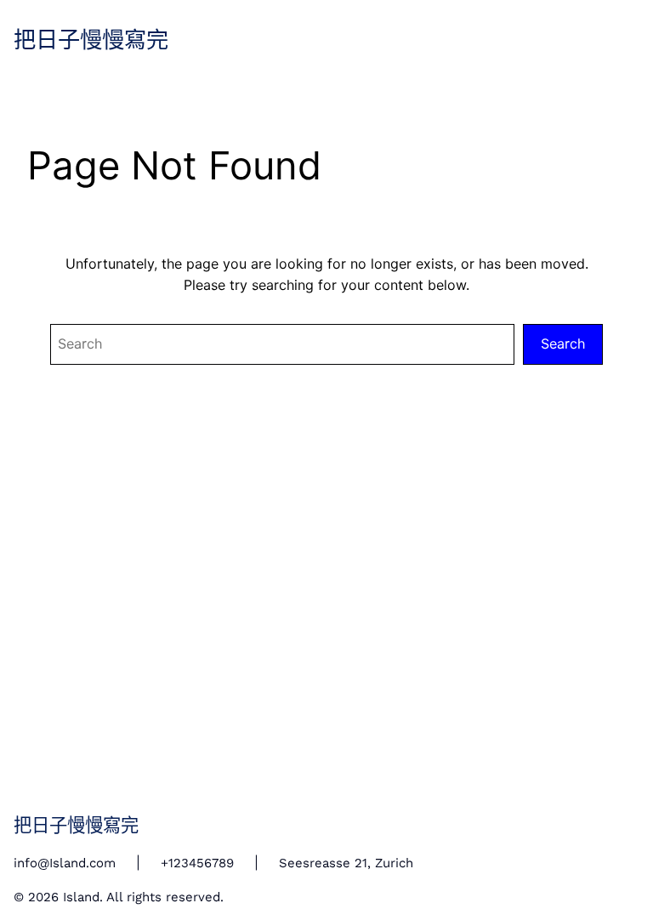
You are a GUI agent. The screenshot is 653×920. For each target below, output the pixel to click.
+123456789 (197, 863)
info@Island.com (65, 863)
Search (563, 343)
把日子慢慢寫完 (91, 40)
